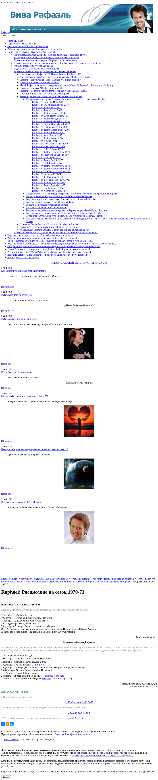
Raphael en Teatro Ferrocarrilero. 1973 (51, 166)
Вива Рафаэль (11, 739)
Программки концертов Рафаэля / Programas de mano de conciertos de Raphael (66, 99)
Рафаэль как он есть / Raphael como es (39, 82)
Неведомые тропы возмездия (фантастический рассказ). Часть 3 (34, 449)
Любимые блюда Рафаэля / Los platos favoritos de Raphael (49, 224)
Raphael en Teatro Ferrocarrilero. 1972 (51, 168)
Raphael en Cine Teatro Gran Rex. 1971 (51, 171)
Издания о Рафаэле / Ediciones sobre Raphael (36, 68)
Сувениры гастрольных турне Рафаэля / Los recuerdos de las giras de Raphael (65, 216)
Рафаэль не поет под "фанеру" (17, 295)
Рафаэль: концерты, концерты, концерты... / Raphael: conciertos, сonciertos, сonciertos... (58, 63)
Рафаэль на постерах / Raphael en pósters (47, 204)
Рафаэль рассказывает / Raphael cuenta (33, 66)
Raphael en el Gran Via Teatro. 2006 (50, 127)
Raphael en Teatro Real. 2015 (46, 107)
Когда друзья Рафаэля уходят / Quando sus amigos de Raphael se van (54, 229)
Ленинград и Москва (53, 675)
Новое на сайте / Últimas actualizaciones (27, 46)
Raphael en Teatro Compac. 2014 (48, 113)
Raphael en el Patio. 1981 (44, 141)
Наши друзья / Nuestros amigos (23, 257)
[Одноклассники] (7, 724)
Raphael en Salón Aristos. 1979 (47, 149)
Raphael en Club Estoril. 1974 (47, 163)
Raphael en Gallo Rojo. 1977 (46, 157)
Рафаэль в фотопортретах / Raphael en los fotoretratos (34, 49)
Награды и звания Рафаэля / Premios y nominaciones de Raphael (46, 57)
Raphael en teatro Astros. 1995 (47, 135)
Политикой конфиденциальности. (72, 734)
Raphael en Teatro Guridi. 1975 (47, 160)
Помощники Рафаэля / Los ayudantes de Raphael (44, 93)
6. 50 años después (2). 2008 (79, 702)
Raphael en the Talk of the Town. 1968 (51, 179)
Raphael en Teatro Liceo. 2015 (47, 110)
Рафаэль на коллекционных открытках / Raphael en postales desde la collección (66, 210)
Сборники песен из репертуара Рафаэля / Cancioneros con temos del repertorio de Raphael (71, 193)
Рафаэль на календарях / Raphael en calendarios (50, 202)
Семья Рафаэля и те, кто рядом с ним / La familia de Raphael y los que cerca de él (48, 249)
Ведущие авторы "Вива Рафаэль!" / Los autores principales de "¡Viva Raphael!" (47, 254)
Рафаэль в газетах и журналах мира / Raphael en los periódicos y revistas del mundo (56, 232)
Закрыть (6, 777)
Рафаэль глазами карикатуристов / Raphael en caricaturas (49, 227)
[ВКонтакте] (3, 724)
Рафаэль (5, 32)
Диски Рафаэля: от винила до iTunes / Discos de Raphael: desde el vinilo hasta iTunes (50, 241)
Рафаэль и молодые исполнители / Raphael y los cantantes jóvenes (53, 91)
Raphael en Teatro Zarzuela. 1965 (48, 185)
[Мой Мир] (12, 724)
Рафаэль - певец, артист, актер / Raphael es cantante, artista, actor (40, 235)
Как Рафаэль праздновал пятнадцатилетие (23, 270)
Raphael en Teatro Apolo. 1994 (47, 138)
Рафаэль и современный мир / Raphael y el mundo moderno (50, 79)
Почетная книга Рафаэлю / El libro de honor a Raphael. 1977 (50, 74)
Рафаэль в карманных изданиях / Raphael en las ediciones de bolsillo (61, 199)
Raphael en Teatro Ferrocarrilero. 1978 (51, 152)
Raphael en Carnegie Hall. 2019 (47, 102)
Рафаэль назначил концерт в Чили (19, 319)
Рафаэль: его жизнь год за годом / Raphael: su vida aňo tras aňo (46, 60)
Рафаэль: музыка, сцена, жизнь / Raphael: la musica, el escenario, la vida (50, 54)
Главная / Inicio (15, 41)
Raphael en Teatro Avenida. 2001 (48, 132)
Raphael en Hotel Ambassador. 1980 (50, 143)
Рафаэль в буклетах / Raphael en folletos (46, 207)
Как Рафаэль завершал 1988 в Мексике (21, 502)
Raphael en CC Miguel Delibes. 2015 (50, 104)
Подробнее (8, 286)
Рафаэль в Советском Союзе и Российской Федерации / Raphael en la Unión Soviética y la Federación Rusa (62, 243)
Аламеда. (79, 718)
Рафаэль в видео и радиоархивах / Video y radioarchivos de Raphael (42, 238)
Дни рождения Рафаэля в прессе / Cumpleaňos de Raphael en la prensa (55, 77)
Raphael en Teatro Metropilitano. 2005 (51, 129)
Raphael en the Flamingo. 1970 (47, 177)
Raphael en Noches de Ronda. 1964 (49, 191)
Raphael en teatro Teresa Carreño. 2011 (51, 116)
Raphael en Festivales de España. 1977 (51, 154)
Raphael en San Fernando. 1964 (47, 188)
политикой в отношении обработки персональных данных (103, 755)
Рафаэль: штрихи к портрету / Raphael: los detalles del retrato (45, 71)
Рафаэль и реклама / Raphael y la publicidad (42, 88)
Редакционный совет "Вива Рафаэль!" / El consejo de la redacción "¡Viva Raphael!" (50, 252)
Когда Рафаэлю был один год (16, 372)
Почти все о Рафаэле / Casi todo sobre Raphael (31, 52)
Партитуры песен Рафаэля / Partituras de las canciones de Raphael (59, 196)
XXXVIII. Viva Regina (79, 712)
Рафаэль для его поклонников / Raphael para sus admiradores (51, 96)
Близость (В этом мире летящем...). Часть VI (24, 396)
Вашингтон (38, 664)
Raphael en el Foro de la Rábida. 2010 (51, 121)
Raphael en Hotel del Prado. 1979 (48, 146)
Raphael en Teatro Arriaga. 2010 (48, 118)
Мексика (46, 678)
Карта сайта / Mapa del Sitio (21, 43)
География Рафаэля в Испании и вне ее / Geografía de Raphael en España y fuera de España (53, 246)
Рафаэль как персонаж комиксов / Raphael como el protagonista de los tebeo (64, 213)
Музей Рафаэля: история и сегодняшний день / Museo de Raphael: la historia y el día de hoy (66, 85)
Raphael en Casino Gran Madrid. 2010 (51, 124)
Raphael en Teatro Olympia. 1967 (48, 182)
